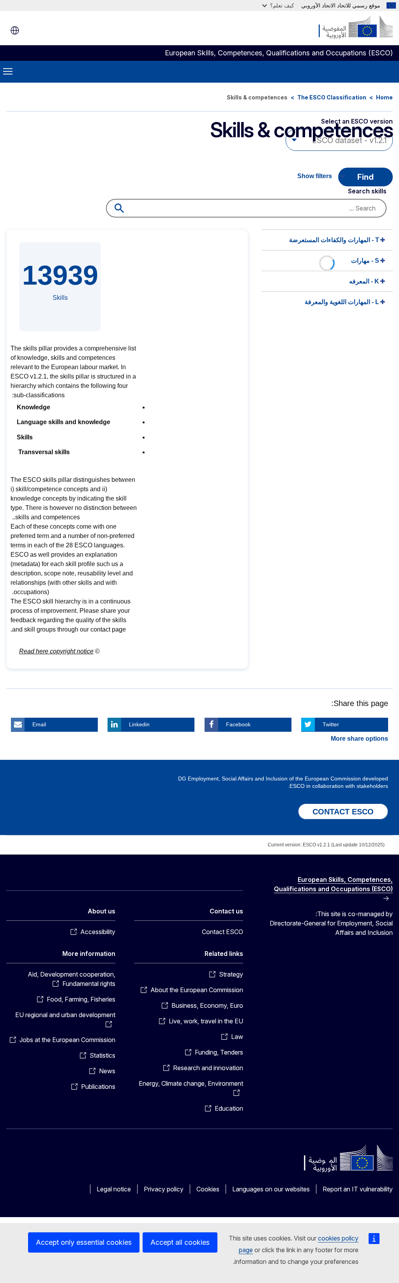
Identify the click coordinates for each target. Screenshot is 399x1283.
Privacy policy (164, 1189)
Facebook (238, 724)
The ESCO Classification (331, 97)
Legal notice (114, 1189)
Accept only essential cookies (84, 1242)
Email (39, 724)
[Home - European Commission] (345, 27)
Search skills (367, 191)
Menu (8, 72)
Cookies (207, 1189)
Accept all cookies (180, 1242)
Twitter (331, 724)
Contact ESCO (222, 932)
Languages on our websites (271, 1189)
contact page (108, 629)
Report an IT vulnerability (358, 1189)
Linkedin (139, 724)
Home (384, 97)
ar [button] (14, 30)
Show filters (314, 176)
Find (365, 177)
